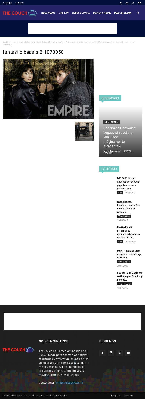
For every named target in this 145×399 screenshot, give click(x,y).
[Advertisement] (72, 28)
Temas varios (124, 283)
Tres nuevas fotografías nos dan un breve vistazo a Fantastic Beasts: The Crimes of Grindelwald (62, 42)
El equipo (7, 2)
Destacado (111, 122)
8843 (111, 153)
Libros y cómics (81, 12)
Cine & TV (64, 12)
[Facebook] (121, 2)
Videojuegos (48, 12)
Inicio (5, 42)
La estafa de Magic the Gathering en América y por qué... (129, 276)
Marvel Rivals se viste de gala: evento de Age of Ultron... (129, 254)
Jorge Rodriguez (111, 150)
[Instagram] (127, 2)
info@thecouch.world (69, 382)
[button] (137, 13)
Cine (120, 192)
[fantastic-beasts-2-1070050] (48, 117)
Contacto (19, 2)
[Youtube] (139, 2)
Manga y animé (102, 12)
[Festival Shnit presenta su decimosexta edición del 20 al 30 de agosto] (106, 231)
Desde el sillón (123, 12)
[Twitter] (133, 2)
